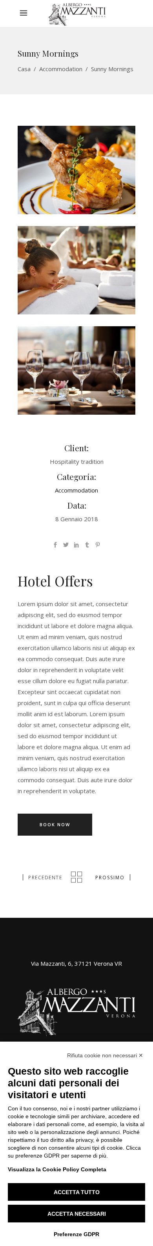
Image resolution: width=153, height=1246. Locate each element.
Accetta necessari (76, 1214)
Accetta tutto (77, 1192)
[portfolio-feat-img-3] (76, 270)
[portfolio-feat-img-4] (76, 370)
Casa (24, 69)
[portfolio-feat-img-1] (76, 170)
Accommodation (60, 69)
